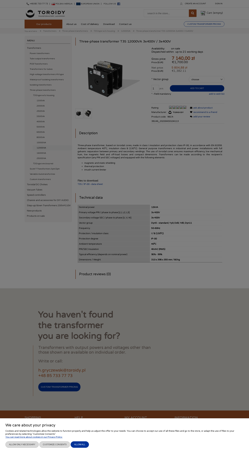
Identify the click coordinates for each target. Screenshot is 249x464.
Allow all (79, 444)
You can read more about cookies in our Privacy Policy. (34, 437)
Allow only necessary (22, 444)
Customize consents (55, 444)
